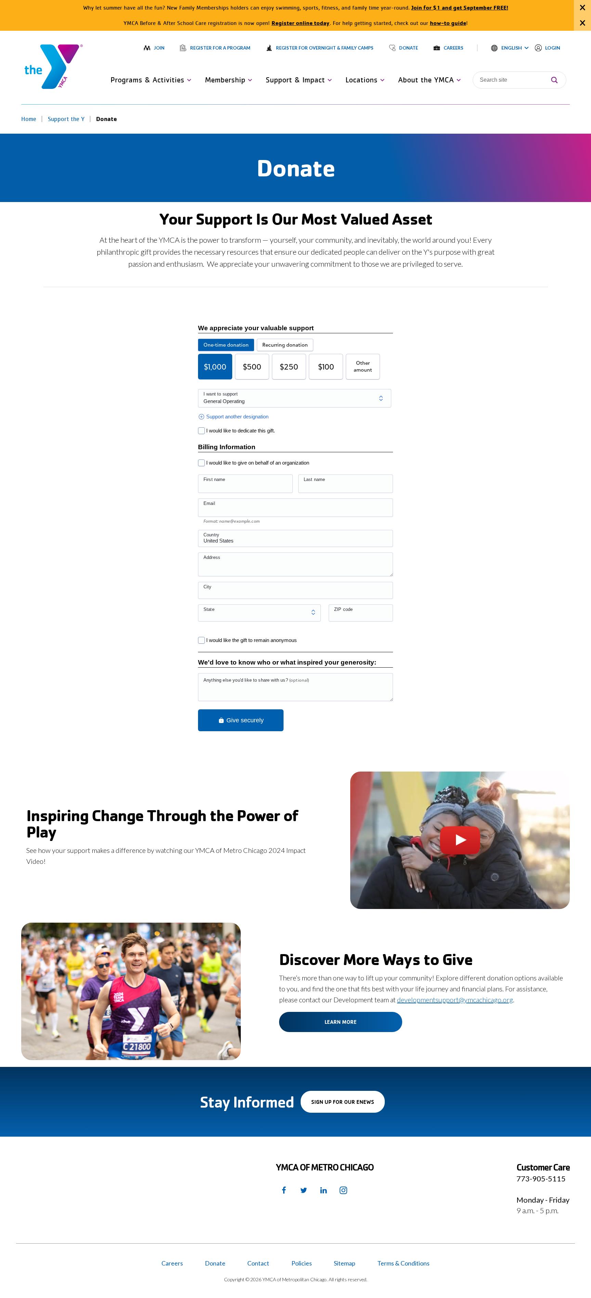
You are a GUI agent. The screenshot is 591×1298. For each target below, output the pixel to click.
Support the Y (66, 119)
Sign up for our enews (348, 1105)
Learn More (341, 1021)
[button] (510, 47)
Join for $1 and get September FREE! (459, 7)
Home (28, 119)
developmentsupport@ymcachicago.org (455, 999)
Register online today (301, 22)
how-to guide (448, 22)
